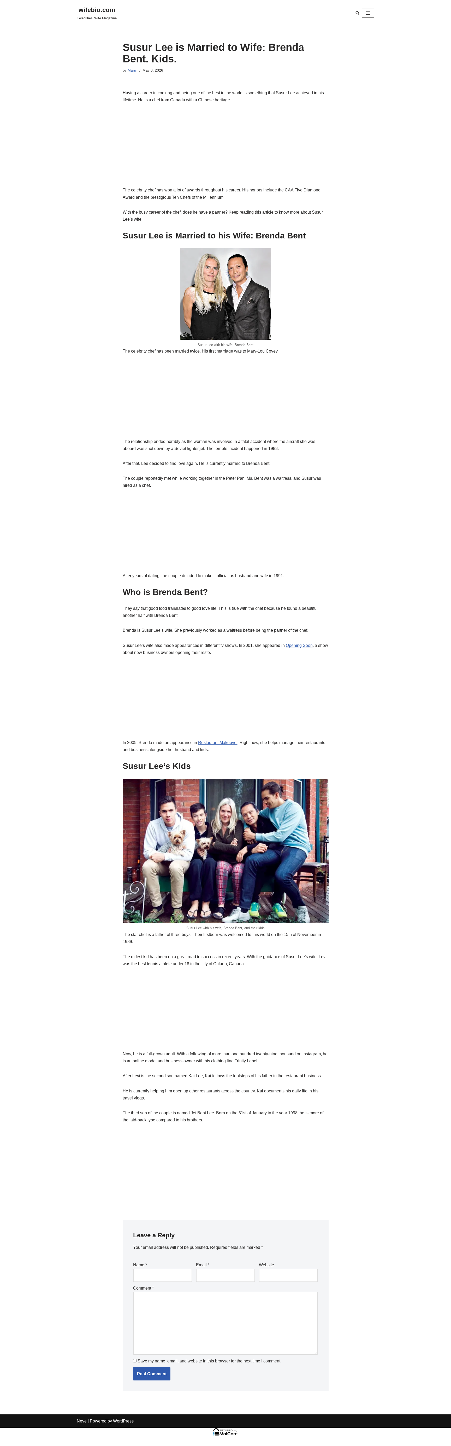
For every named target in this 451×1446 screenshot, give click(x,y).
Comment (143, 1288)
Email (202, 1265)
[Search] (357, 13)
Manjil (132, 70)
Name (140, 1265)
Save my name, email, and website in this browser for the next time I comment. (209, 1361)
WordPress (123, 1421)
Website (266, 1265)
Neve (82, 1421)
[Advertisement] (226, 147)
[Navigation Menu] (368, 13)
